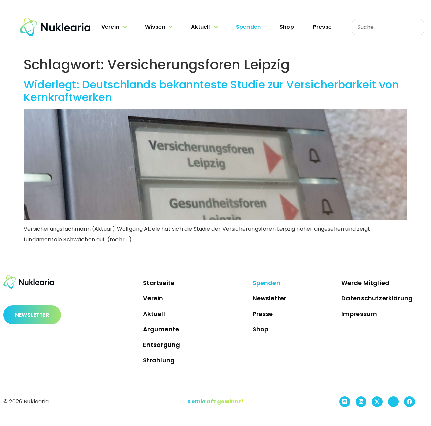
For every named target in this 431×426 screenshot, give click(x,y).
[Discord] (344, 401)
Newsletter (270, 298)
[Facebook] (409, 401)
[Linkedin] (361, 401)
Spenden (248, 27)
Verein (110, 27)
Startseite (159, 282)
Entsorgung (161, 344)
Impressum (359, 313)
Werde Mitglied (365, 282)
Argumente (161, 329)
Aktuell (200, 27)
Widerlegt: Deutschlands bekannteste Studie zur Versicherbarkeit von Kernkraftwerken (211, 91)
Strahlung (159, 360)
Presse (322, 27)
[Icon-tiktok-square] (393, 401)
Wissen (155, 27)
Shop (286, 27)
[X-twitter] (377, 401)
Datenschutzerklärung (377, 298)
